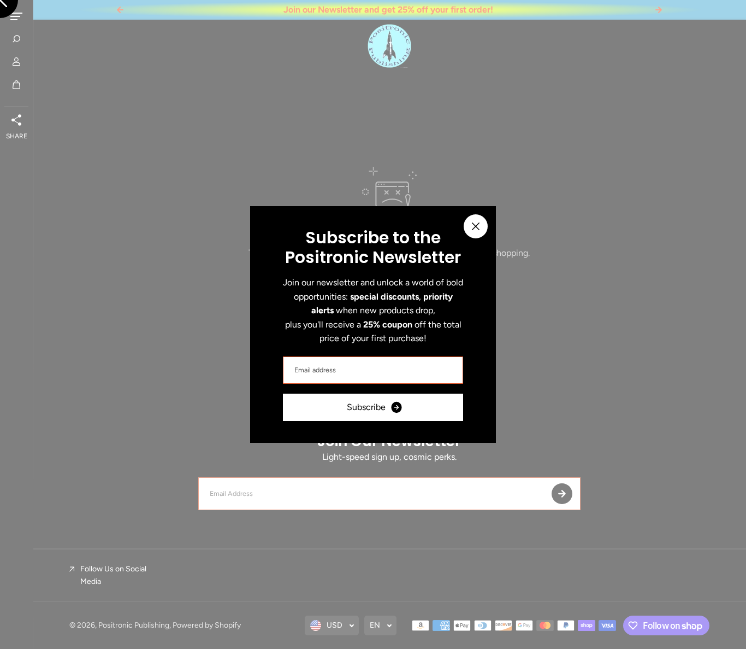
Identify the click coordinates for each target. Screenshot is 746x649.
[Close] (476, 226)
